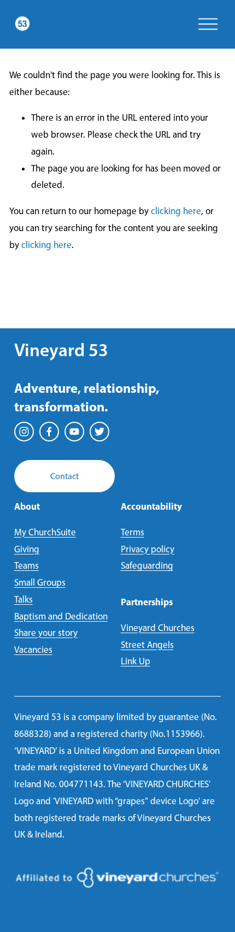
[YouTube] (74, 431)
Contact (64, 476)
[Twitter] (99, 431)
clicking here (176, 210)
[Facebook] (49, 431)
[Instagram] (24, 431)
